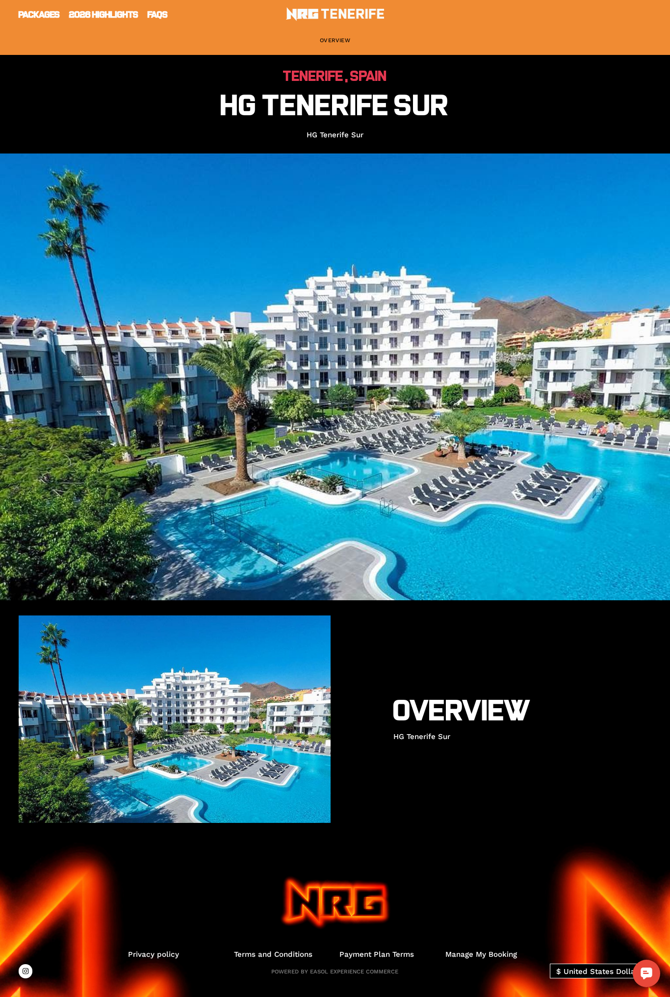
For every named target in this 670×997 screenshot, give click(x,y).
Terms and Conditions (273, 954)
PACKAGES (39, 14)
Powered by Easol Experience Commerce (334, 971)
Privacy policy (153, 954)
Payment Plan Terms (376, 954)
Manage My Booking (481, 954)
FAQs (158, 14)
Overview (335, 40)
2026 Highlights (103, 14)
